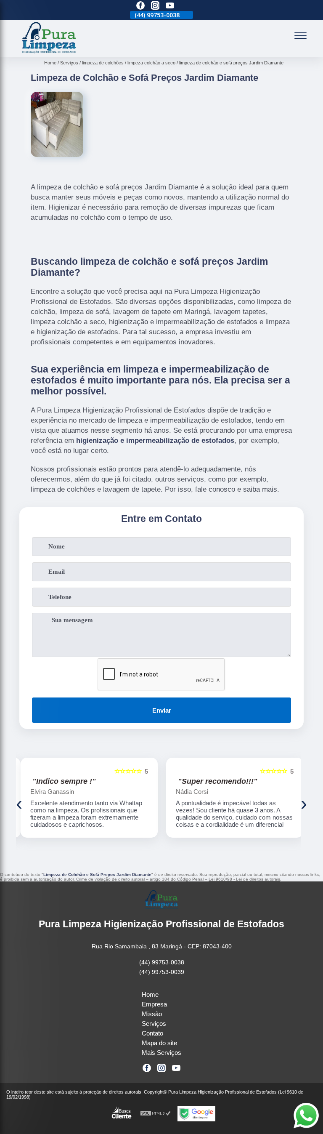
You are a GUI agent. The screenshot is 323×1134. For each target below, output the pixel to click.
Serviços (154, 1023)
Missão (152, 1013)
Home (150, 994)
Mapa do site (159, 1042)
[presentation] (19, 804)
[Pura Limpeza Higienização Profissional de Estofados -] (49, 52)
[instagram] (155, 6)
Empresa (154, 1004)
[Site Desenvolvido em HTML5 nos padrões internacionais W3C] (155, 1113)
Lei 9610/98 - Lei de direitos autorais (244, 879)
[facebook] (140, 6)
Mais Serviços (161, 1052)
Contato (152, 1033)
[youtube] (170, 6)
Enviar (161, 710)
